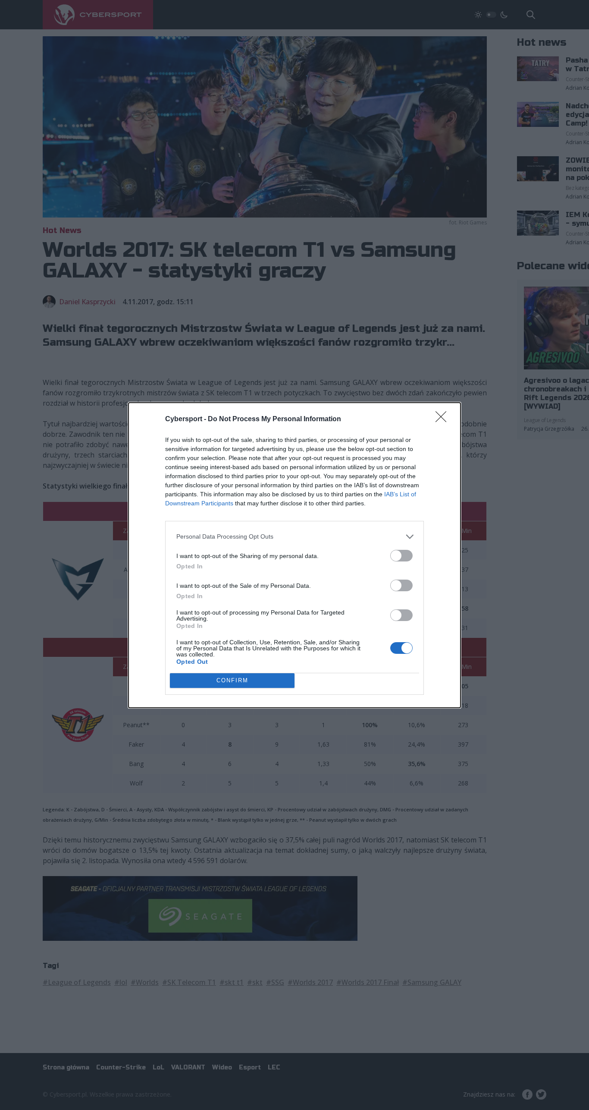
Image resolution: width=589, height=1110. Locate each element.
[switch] (401, 555)
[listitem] (294, 536)
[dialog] (294, 555)
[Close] (443, 419)
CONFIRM (232, 680)
